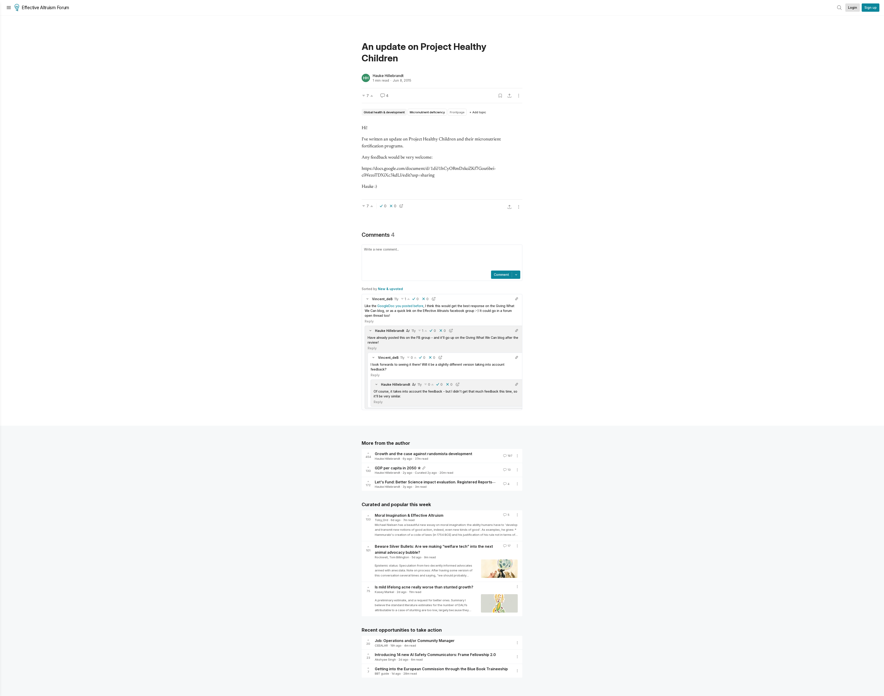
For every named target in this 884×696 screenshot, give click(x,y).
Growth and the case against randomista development (423, 453)
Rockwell (381, 557)
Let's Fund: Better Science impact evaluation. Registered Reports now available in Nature (455, 481)
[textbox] (441, 258)
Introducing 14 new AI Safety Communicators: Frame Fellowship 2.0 (435, 654)
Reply (369, 321)
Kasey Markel (384, 592)
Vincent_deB (382, 299)
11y (396, 299)
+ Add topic (477, 112)
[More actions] (518, 95)
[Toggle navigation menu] (9, 7)
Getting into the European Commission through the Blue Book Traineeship (441, 668)
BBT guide (382, 673)
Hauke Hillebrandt (388, 75)
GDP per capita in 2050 (395, 467)
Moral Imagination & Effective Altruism (409, 515)
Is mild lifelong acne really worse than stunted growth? (424, 587)
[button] (367, 299)
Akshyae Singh (385, 659)
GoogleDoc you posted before (400, 306)
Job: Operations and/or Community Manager (415, 640)
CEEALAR (381, 645)
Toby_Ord (381, 520)
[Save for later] (500, 95)
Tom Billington (399, 557)
